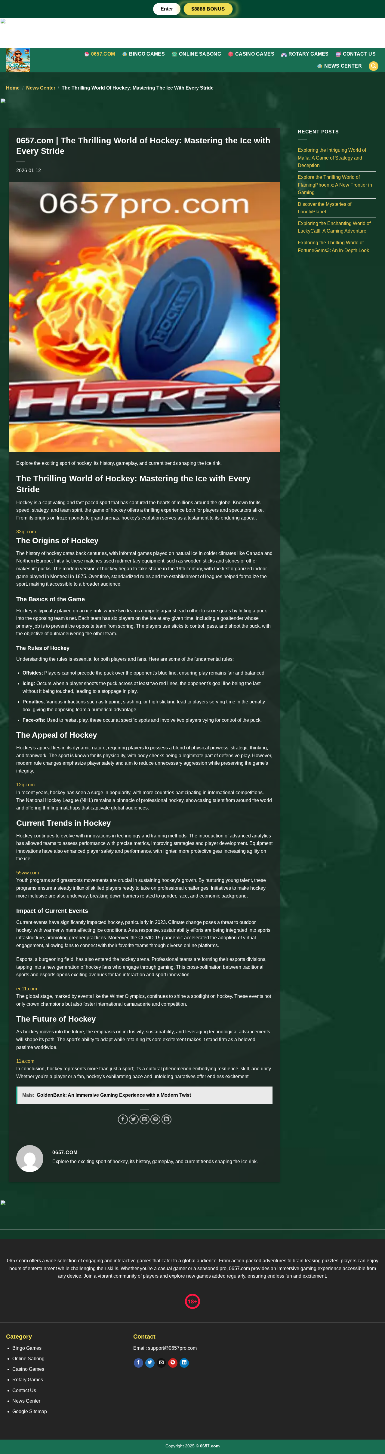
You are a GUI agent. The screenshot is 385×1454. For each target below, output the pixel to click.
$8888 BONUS (208, 8)
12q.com (25, 784)
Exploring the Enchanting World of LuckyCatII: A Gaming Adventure (334, 227)
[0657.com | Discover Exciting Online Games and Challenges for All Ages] (33, 60)
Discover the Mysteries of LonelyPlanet (324, 207)
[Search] (373, 66)
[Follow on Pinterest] (172, 1363)
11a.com (25, 1061)
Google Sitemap (29, 1411)
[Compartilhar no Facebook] (123, 1119)
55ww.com (27, 872)
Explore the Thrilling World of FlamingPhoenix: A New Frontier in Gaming (335, 185)
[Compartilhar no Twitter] (134, 1119)
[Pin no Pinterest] (155, 1119)
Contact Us (359, 53)
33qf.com (26, 531)
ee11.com (26, 988)
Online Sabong (200, 53)
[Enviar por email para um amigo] (144, 1119)
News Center (343, 66)
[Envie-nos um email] (161, 1363)
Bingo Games (147, 53)
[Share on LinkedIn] (166, 1119)
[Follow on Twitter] (150, 1363)
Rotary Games (308, 53)
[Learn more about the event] (192, 32)
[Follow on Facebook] (138, 1363)
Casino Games (254, 53)
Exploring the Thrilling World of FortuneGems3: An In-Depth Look (333, 246)
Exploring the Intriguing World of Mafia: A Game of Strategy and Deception (332, 158)
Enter (167, 8)
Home (13, 87)
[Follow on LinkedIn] (184, 1363)
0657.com (103, 53)
